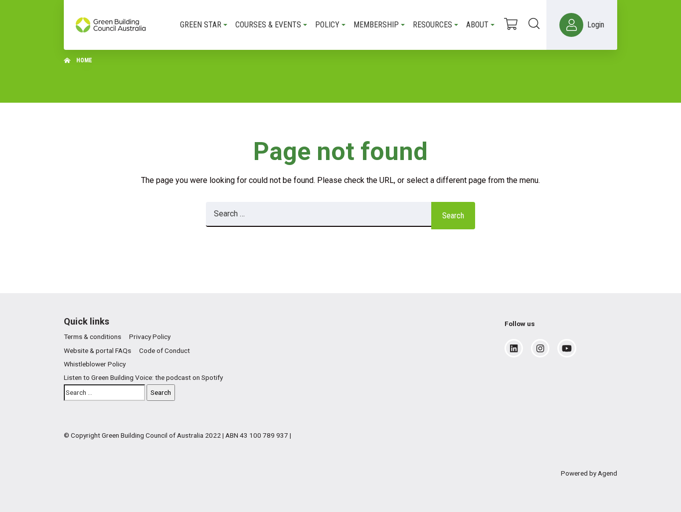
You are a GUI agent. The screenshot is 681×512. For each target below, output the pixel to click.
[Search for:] (318, 215)
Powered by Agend (589, 473)
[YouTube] (567, 348)
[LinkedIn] (513, 348)
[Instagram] (540, 348)
